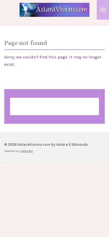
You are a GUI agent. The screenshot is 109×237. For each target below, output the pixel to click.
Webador (54, 109)
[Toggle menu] (103, 10)
